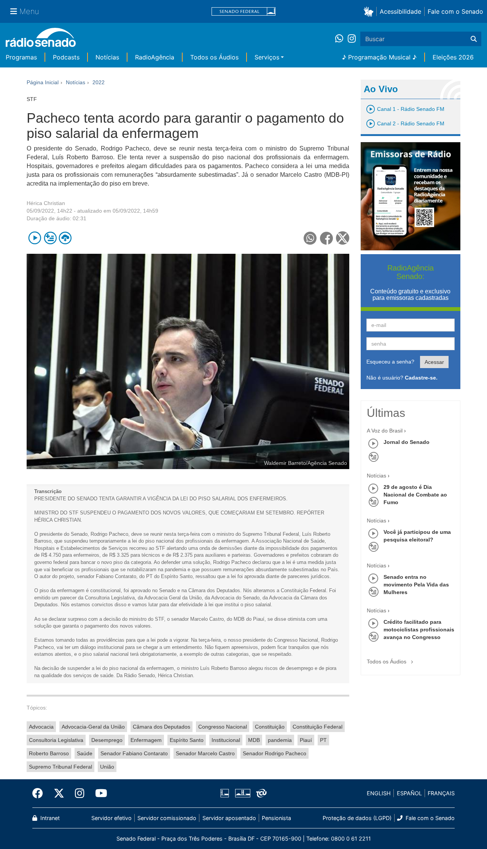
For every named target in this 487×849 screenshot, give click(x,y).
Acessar (434, 362)
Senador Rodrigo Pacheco (274, 753)
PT (323, 740)
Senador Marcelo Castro (205, 753)
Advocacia (41, 727)
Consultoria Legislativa (56, 740)
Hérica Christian (46, 203)
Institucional (226, 740)
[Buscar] (473, 39)
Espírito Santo (187, 740)
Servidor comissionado (166, 818)
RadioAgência (154, 57)
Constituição (270, 727)
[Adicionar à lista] (50, 238)
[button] (370, 11)
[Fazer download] (65, 238)
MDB (254, 740)
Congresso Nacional (222, 727)
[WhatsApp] (341, 39)
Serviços (267, 57)
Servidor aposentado (229, 818)
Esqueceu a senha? (390, 362)
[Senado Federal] (243, 11)
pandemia (280, 740)
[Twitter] (59, 793)
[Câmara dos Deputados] (226, 793)
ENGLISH (379, 793)
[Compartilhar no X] (342, 238)
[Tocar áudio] (35, 238)
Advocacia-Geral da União (93, 727)
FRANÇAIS (441, 793)
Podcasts (66, 57)
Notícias (107, 57)
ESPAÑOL (409, 793)
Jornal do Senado (407, 442)
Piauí (306, 740)
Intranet (49, 818)
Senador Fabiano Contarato (134, 753)
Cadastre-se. (421, 378)
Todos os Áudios (214, 57)
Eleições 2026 (453, 57)
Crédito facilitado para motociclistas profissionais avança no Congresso (419, 629)
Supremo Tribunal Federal (60, 767)
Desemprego (107, 740)
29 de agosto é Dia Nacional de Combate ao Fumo (415, 494)
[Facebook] (40, 793)
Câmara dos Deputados (161, 727)
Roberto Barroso (49, 753)
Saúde (84, 753)
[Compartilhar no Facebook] (327, 238)
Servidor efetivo (111, 818)
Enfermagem (146, 740)
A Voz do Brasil (385, 431)
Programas (21, 57)
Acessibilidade (400, 11)
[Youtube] (98, 793)
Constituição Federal (317, 727)
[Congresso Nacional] (242, 793)
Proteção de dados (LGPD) (357, 818)
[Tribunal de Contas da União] (260, 793)
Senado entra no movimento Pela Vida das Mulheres (416, 584)
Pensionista (276, 818)
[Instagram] (352, 39)
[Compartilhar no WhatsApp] (310, 238)
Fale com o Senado (455, 11)
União (107, 767)
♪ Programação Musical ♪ (379, 57)
